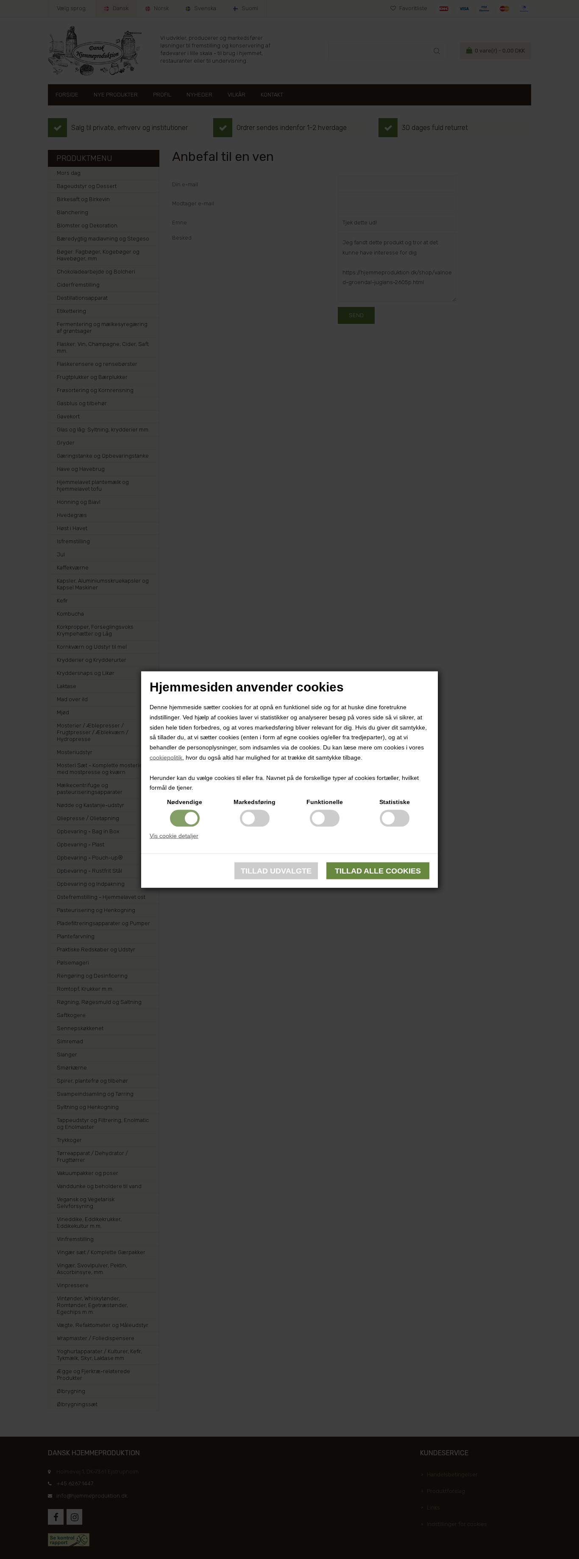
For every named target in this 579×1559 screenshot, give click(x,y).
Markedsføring (255, 802)
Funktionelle (324, 802)
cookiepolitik (166, 757)
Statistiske (394, 802)
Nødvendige (184, 802)
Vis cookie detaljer (174, 835)
